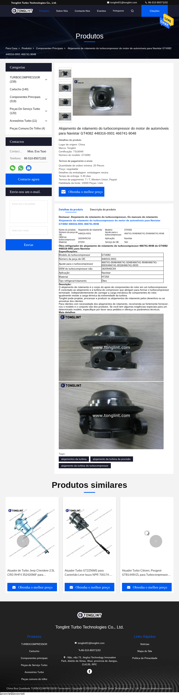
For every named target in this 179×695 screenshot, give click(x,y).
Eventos (101, 10)
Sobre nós (62, 10)
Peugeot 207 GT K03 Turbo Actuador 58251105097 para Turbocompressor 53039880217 (145, 573)
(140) (19, 89)
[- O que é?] (20, 168)
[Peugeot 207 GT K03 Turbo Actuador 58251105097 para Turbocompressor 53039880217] (147, 533)
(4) (27, 128)
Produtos (44, 10)
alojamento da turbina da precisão (112, 459)
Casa (29, 10)
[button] (23, 541)
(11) (23, 120)
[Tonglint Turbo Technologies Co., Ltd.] (22, 11)
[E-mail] (28, 168)
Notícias (144, 644)
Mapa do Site (144, 651)
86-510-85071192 (158, 2)
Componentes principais (49, 48)
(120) (25, 111)
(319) (25, 99)
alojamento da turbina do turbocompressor (84, 465)
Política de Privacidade (144, 658)
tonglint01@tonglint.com (124, 2)
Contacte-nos (82, 10)
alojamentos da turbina (74, 459)
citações (154, 10)
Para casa (11, 48)
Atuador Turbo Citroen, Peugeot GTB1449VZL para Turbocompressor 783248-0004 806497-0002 (87, 573)
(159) (25, 79)
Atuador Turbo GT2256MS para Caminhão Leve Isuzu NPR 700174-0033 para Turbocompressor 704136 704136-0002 (29, 573)
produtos (27, 48)
